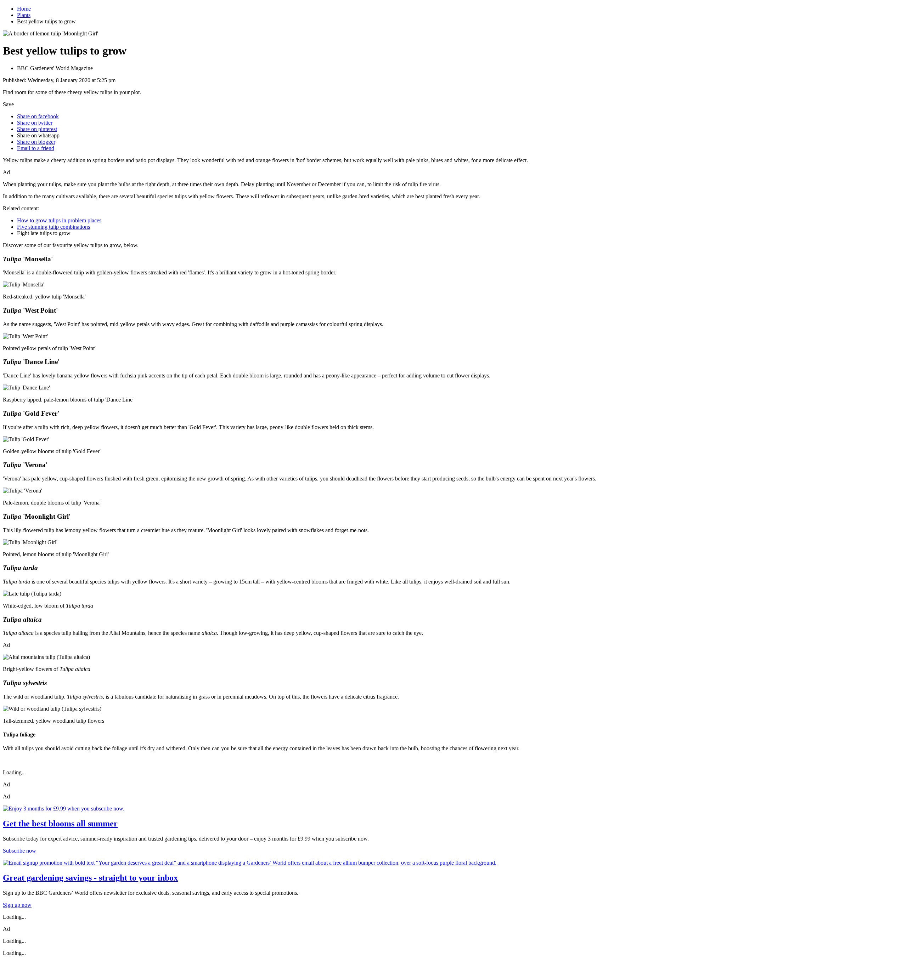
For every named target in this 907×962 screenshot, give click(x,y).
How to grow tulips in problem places (59, 220)
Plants (23, 15)
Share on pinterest (37, 129)
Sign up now (17, 905)
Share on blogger (36, 142)
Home (24, 9)
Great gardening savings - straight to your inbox (90, 877)
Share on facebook (38, 116)
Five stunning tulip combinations (53, 227)
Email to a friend (35, 148)
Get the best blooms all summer (60, 823)
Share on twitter (34, 123)
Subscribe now (19, 851)
